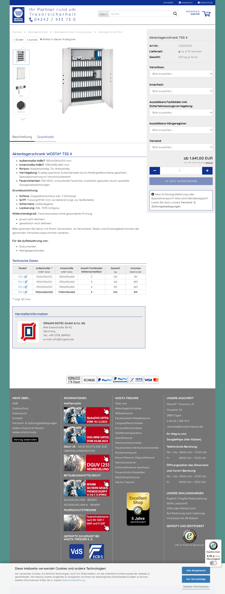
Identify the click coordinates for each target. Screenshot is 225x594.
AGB (15, 403)
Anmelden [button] (168, 2)
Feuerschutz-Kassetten (130, 472)
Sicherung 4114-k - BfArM (82, 504)
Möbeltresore (124, 413)
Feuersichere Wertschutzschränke (137, 447)
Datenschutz (206, 2)
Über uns (121, 403)
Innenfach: (156, 84)
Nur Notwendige (196, 579)
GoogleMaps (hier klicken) (184, 439)
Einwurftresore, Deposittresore (135, 457)
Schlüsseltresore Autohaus (132, 467)
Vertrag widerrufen (25, 439)
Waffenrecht (72, 403)
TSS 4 (21, 292)
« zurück (32, 39)
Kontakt (17, 418)
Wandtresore (123, 438)
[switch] (213, 563)
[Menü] (219, 542)
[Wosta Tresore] (52, 15)
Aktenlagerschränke (128, 408)
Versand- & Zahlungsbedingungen (34, 423)
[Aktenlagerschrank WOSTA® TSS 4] (88, 82)
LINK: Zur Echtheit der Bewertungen (189, 545)
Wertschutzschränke (128, 442)
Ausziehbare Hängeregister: (168, 123)
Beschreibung (22, 137)
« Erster (19, 39)
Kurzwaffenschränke (128, 428)
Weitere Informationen (196, 586)
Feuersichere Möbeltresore (132, 418)
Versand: (155, 141)
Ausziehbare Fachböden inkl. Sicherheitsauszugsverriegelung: (171, 104)
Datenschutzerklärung (73, 580)
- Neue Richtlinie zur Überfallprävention (85, 449)
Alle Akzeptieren (196, 570)
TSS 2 (21, 287)
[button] (23, 119)
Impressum (186, 2)
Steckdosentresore (127, 477)
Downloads (45, 137)
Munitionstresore (126, 452)
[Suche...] (175, 14)
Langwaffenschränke (129, 423)
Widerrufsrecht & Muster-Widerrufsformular (28, 430)
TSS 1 (21, 276)
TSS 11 (21, 281)
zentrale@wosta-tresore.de (185, 426)
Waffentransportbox (128, 433)
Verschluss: (156, 67)
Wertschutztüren (125, 462)
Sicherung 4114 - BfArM (80, 500)
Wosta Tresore (124, 482)
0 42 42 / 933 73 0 (178, 421)
